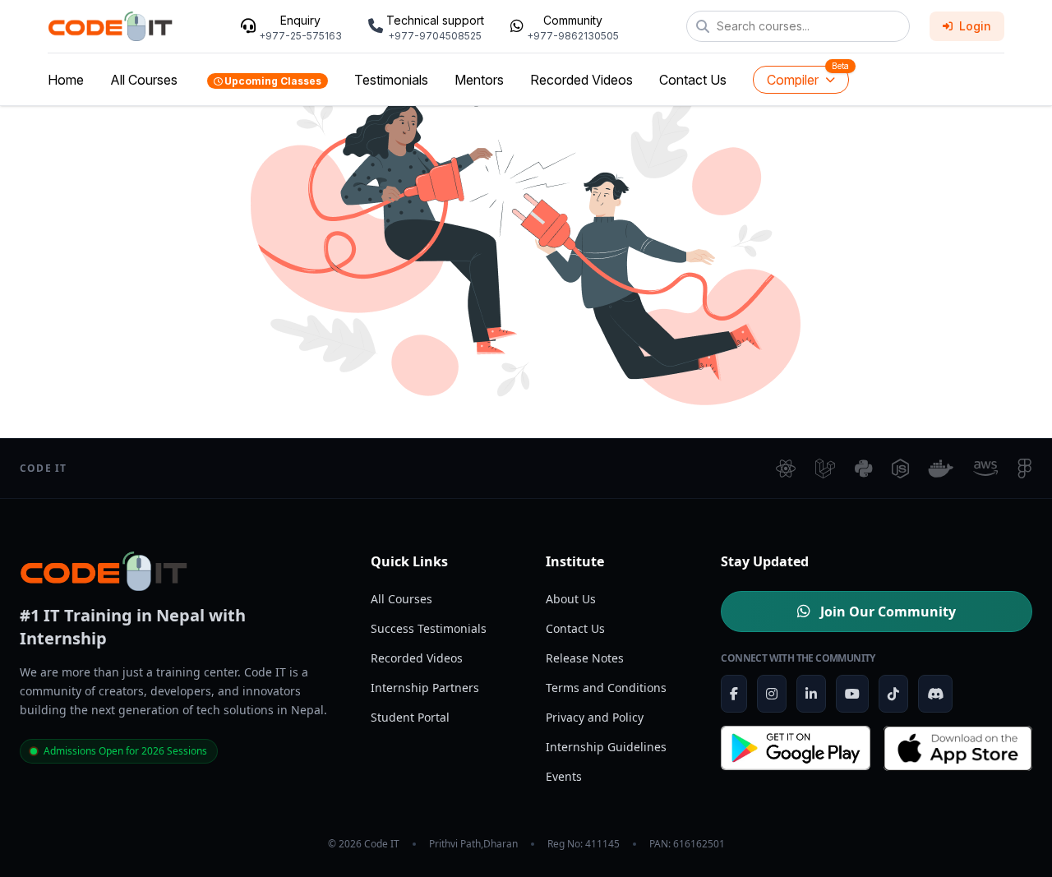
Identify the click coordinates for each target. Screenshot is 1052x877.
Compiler (793, 80)
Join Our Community (886, 611)
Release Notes (585, 658)
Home (66, 80)
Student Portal (410, 717)
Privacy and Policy (595, 717)
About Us (571, 599)
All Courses (144, 80)
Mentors (479, 80)
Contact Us (693, 80)
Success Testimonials (429, 628)
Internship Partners (425, 687)
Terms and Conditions (606, 687)
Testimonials (391, 80)
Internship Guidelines (606, 747)
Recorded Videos (581, 80)
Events (564, 776)
